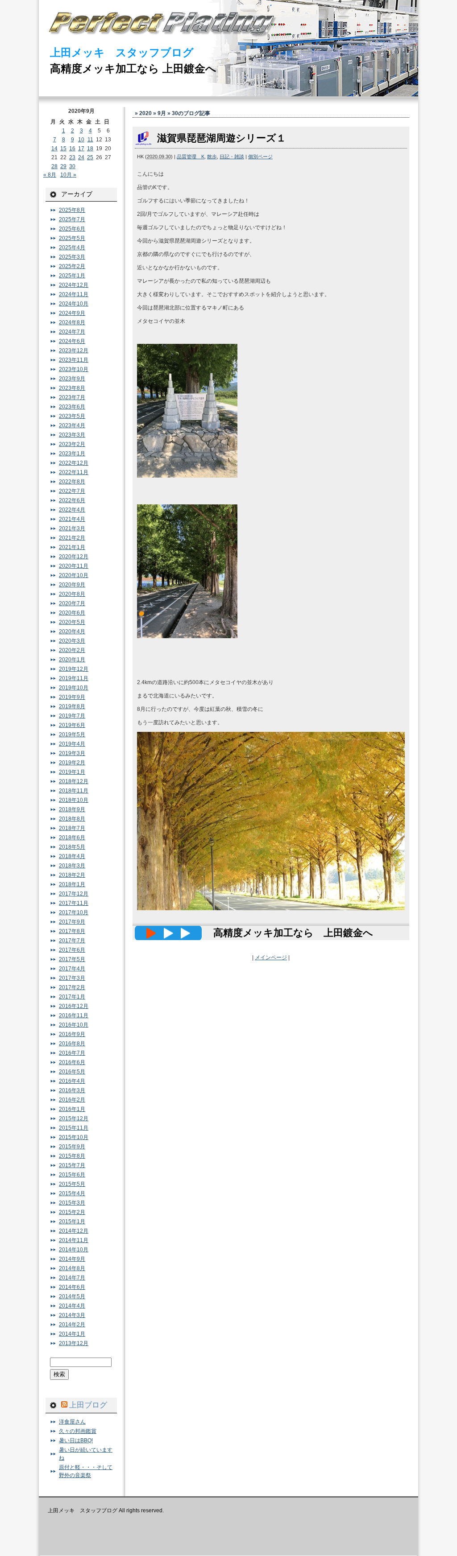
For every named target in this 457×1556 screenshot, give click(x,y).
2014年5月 (72, 1296)
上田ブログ (88, 1404)
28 (54, 166)
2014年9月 (72, 1259)
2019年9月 (72, 697)
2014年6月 (72, 1287)
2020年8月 (72, 594)
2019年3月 (72, 753)
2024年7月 (72, 332)
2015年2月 (72, 1212)
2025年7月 (72, 219)
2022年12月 (73, 463)
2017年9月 (72, 922)
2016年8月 (72, 1043)
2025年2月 (72, 266)
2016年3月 (72, 1090)
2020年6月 (72, 613)
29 (63, 166)
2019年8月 (72, 706)
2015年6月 (72, 1175)
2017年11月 (73, 903)
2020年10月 (73, 575)
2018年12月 (73, 781)
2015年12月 (73, 1118)
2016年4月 (72, 1081)
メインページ (271, 957)
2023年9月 (72, 379)
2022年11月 (73, 472)
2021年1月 (72, 547)
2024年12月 (73, 285)
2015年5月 (72, 1184)
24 (81, 157)
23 (72, 157)
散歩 (212, 156)
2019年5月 (72, 734)
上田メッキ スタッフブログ (122, 52)
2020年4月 (72, 631)
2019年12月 (73, 669)
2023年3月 (72, 435)
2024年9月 (72, 313)
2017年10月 (73, 912)
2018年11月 (73, 791)
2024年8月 (72, 322)
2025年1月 (72, 275)
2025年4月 (72, 247)
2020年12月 (73, 556)
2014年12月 (73, 1231)
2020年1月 (72, 659)
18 (90, 148)
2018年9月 (72, 809)
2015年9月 (72, 1146)
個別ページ (260, 156)
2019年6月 (72, 725)
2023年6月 (72, 407)
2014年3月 (72, 1315)
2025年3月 (72, 257)
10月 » (68, 175)
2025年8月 (72, 210)
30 (72, 166)
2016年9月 (72, 1034)
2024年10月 (73, 304)
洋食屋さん (72, 1422)
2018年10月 (73, 800)
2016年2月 (72, 1100)
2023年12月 (73, 350)
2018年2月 (72, 875)
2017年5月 (72, 959)
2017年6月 (72, 950)
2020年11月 (73, 566)
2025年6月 (72, 229)
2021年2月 (72, 538)
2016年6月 (72, 1062)
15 (63, 148)
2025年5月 (72, 238)
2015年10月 (73, 1137)
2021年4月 (72, 519)
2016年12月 (73, 1006)
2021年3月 (72, 528)
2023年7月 (72, 397)
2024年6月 (72, 341)
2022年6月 (72, 500)
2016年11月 (73, 1015)
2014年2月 (72, 1324)
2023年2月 (72, 444)
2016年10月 (73, 1025)
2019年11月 (73, 678)
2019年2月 (72, 762)
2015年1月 (72, 1221)
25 (90, 157)
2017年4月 (72, 969)
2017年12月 (73, 894)
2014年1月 (72, 1334)
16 (72, 148)
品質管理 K (190, 156)
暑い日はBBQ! (76, 1440)
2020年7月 (72, 603)
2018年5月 (72, 847)
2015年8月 (72, 1156)
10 (81, 139)
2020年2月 (72, 650)
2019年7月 (72, 716)
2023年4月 (72, 425)
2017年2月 (72, 987)
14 (54, 148)
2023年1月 (72, 453)
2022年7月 (72, 491)
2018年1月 (72, 884)
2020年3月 (72, 641)
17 (81, 148)
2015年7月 (72, 1165)
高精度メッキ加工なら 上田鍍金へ (133, 68)
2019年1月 (72, 772)
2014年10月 (73, 1249)
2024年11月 (73, 294)
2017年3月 (72, 978)
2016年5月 (72, 1072)
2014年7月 (72, 1278)
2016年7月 (72, 1053)
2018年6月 (72, 837)
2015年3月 (72, 1203)
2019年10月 (73, 688)
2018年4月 (72, 856)
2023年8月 (72, 388)
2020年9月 (72, 585)
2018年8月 (72, 819)
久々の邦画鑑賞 (77, 1431)
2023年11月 (73, 360)
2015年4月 (72, 1193)
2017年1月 (72, 997)
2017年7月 (72, 940)
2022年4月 (72, 510)
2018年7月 (72, 828)
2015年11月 (73, 1128)
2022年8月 (72, 482)
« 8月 (49, 175)
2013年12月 (73, 1343)
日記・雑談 (232, 156)
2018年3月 (72, 866)
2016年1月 (72, 1109)
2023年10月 (73, 369)
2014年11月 (73, 1240)
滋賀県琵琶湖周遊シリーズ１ (221, 138)
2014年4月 (72, 1306)
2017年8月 (72, 931)
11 (90, 139)
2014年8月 (72, 1268)
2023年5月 (72, 416)
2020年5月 (72, 622)
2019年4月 (72, 744)
